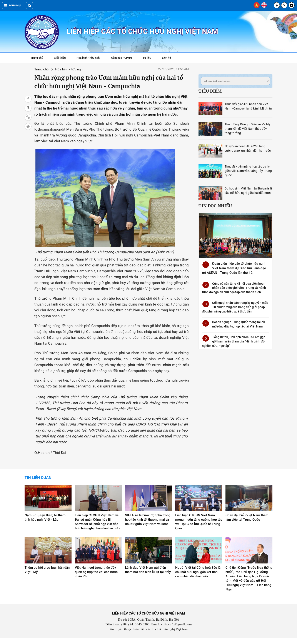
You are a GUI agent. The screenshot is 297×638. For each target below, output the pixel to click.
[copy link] (28, 117)
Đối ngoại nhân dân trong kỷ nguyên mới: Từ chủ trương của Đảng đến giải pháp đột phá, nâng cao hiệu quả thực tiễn (235, 307)
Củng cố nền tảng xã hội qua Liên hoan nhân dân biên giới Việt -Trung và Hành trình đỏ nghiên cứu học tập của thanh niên (234, 288)
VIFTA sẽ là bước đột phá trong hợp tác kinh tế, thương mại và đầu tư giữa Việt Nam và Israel (147, 519)
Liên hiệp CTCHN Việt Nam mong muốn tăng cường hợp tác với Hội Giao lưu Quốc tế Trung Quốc (198, 521)
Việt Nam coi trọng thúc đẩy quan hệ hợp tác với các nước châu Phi (96, 572)
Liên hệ (166, 57)
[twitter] (284, 5)
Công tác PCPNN (121, 57)
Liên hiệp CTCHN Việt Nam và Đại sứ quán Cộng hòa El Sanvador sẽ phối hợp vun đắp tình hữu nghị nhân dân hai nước (98, 521)
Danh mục (15, 5)
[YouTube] (292, 5)
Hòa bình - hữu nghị (88, 57)
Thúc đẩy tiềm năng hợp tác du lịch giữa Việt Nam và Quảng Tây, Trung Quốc (248, 171)
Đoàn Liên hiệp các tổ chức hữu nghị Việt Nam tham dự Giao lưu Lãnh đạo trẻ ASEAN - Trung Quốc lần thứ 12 (234, 268)
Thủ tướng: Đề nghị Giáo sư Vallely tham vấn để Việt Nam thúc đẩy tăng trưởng (247, 129)
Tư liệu (149, 58)
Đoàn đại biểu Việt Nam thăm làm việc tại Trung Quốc (246, 517)
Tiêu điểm (210, 91)
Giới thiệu (60, 57)
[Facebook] (277, 5)
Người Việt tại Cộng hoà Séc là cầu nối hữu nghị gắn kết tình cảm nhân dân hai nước (197, 572)
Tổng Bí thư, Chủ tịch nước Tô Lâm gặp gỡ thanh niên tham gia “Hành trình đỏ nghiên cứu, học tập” (233, 341)
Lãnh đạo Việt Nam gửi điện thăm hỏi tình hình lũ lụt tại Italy (148, 570)
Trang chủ (36, 57)
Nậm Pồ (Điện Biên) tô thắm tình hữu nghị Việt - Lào (45, 517)
